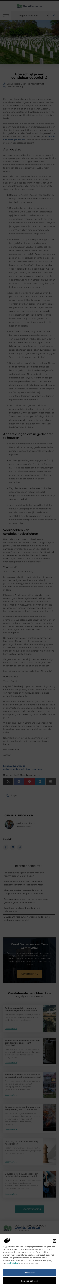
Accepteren (29, 1272)
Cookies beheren (29, 1281)
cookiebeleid (12, 1263)
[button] (54, 1240)
